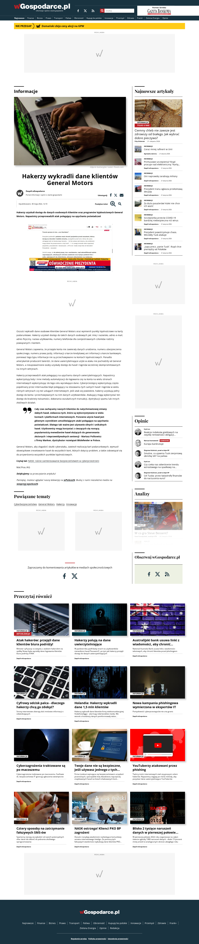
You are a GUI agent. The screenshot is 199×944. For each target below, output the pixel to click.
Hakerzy (60, 504)
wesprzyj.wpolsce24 (27, 483)
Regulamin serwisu (79, 938)
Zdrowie (130, 18)
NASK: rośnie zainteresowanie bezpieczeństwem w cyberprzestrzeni (63, 460)
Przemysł (120, 18)
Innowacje (109, 18)
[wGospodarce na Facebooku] (78, 10)
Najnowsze (19, 18)
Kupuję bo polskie (94, 18)
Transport (58, 18)
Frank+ (140, 18)
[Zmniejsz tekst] (119, 204)
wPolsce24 (69, 480)
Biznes (40, 18)
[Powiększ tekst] (113, 204)
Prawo (48, 18)
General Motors (46, 504)
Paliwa (68, 18)
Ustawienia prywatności (118, 938)
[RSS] (93, 10)
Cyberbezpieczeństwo (25, 504)
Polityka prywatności (97, 938)
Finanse (30, 18)
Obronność (79, 18)
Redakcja (114, 928)
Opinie (165, 18)
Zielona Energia (153, 18)
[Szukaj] (102, 11)
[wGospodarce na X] (85, 10)
